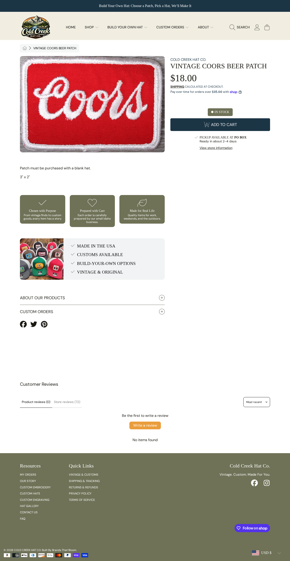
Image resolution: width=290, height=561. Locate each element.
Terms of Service (82, 500)
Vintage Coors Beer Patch (54, 48)
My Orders (28, 475)
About (204, 27)
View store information (216, 148)
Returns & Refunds (83, 487)
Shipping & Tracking (84, 481)
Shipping (177, 87)
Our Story (28, 481)
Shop (90, 27)
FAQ (22, 519)
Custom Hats (30, 493)
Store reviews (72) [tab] (67, 402)
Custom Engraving (34, 500)
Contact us (29, 512)
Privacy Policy (80, 493)
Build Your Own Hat (125, 27)
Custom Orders (170, 27)
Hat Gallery (29, 506)
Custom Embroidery (35, 487)
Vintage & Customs (83, 475)
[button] (241, 27)
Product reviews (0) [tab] (36, 402)
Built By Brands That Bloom (59, 550)
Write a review (145, 425)
